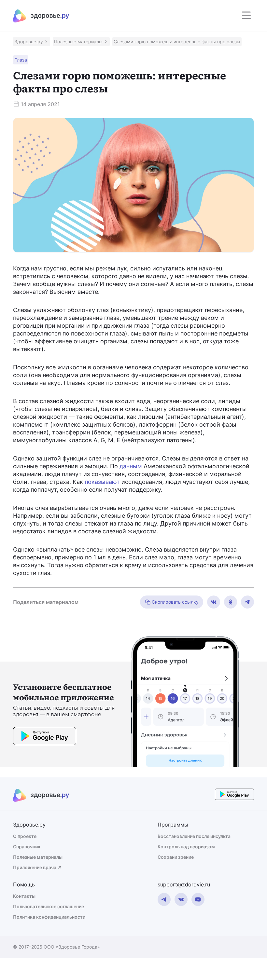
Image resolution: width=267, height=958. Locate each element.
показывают (102, 481)
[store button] (44, 737)
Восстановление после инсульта (194, 836)
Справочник (26, 846)
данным (130, 466)
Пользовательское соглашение (48, 906)
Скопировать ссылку (175, 602)
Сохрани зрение (176, 857)
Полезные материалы (38, 857)
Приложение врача (34, 867)
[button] (31, 41)
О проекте (24, 836)
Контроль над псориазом (186, 846)
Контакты (24, 896)
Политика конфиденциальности (49, 917)
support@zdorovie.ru (184, 884)
